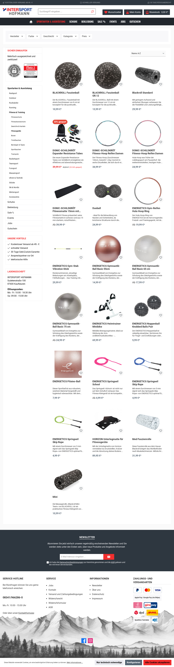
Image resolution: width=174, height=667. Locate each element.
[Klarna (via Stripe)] (137, 605)
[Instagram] (90, 641)
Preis (84, 36)
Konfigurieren (133, 662)
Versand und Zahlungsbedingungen (66, 594)
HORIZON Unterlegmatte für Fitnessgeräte (107, 441)
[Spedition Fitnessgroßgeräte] (155, 620)
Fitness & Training (17, 112)
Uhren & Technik (16, 178)
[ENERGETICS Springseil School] (108, 364)
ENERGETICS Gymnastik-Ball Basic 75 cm (66, 325)
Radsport (13, 93)
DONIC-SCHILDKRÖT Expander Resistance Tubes (68, 152)
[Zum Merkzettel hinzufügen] (81, 84)
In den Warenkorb (68, 114)
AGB (113, 562)
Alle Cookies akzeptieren (157, 662)
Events (10, 218)
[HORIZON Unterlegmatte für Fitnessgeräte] (108, 422)
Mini (55, 496)
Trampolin (15, 154)
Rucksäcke (13, 103)
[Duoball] (108, 191)
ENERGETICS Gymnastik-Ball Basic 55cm (106, 267)
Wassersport (14, 173)
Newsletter (97, 585)
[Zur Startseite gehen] (18, 11)
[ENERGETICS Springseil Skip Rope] (147, 364)
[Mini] (68, 479)
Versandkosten (80, 648)
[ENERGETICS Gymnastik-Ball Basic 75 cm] (68, 306)
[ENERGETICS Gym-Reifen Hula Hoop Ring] (147, 191)
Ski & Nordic (14, 187)
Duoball (96, 208)
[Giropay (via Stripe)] (151, 605)
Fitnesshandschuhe (18, 122)
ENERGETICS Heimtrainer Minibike (106, 325)
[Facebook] (84, 641)
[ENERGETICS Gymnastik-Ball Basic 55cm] (108, 248)
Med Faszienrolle (141, 439)
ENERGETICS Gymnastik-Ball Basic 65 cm (146, 267)
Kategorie (68, 36)
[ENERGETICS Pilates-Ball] (68, 364)
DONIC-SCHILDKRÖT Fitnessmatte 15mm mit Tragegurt (66, 210)
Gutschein (12, 228)
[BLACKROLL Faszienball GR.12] (108, 75)
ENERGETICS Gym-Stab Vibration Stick (65, 267)
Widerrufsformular (57, 603)
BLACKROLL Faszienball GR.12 (105, 94)
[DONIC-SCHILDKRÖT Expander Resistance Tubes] (68, 133)
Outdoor (12, 98)
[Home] (33, 21)
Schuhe (11, 202)
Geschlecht (49, 36)
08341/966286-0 (13, 597)
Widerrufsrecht (56, 598)
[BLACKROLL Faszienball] (68, 75)
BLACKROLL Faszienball (66, 92)
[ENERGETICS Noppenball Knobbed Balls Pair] (147, 306)
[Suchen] (92, 12)
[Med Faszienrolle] (147, 422)
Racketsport (14, 159)
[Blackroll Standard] (147, 75)
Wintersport (14, 192)
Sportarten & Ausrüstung (19, 88)
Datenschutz (98, 594)
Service (51, 578)
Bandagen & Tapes (18, 145)
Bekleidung (12, 207)
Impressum (97, 598)
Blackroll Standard (142, 92)
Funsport (13, 168)
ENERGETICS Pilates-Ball (66, 381)
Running (12, 107)
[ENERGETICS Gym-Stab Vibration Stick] (68, 248)
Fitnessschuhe (16, 117)
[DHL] (152, 613)
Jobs (9, 223)
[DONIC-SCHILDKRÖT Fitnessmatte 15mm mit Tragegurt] (68, 191)
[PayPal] (137, 590)
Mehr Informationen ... (75, 662)
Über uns (96, 590)
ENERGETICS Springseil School (105, 383)
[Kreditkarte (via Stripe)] (152, 590)
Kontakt (52, 590)
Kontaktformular (26, 613)
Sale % (10, 212)
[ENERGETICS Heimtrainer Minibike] (108, 306)
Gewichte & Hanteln (18, 126)
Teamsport (13, 163)
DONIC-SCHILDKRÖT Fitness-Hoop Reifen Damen (107, 152)
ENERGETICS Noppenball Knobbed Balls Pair (146, 325)
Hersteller (15, 36)
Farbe (32, 36)
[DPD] (139, 613)
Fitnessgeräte (16, 131)
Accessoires (14, 197)
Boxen (13, 136)
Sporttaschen (16, 149)
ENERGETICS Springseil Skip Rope (145, 383)
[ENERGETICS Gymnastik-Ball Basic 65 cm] (147, 248)
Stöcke (12, 183)
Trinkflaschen (16, 140)
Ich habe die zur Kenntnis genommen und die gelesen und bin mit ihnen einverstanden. (87, 563)
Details (68, 230)
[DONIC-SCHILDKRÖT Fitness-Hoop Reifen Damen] (108, 133)
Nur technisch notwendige (109, 662)
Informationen (99, 578)
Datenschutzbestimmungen (71, 562)
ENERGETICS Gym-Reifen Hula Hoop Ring (146, 210)
